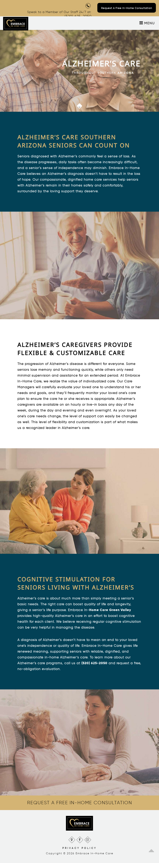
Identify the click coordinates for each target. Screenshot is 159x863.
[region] (78, 104)
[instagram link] (87, 838)
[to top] (151, 849)
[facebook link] (79, 838)
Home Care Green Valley (110, 610)
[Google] (71, 838)
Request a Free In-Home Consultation (126, 8)
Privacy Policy (79, 848)
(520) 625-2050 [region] (94, 663)
